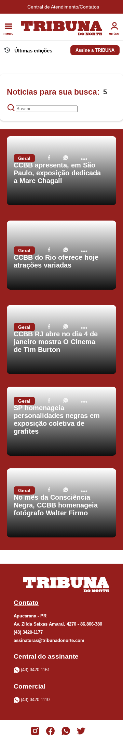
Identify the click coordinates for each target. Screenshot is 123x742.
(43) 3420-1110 (35, 699)
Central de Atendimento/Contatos (63, 7)
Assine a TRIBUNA (95, 50)
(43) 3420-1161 (35, 669)
